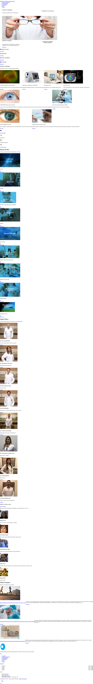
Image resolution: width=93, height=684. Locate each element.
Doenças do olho (5, 3)
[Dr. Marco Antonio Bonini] (8, 338)
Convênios (4, 5)
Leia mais (1, 89)
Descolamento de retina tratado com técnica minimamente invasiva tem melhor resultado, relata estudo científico (17, 621)
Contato (3, 7)
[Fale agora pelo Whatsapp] (1, 683)
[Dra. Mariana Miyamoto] (8, 473)
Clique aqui (2, 51)
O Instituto (13, 1)
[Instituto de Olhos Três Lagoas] (5, 1)
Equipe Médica (4, 4)
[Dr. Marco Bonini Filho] (8, 406)
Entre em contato (3, 506)
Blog (3, 6)
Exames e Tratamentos (6, 2)
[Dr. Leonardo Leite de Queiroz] (8, 428)
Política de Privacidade (23, 678)
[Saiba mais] (0, 171)
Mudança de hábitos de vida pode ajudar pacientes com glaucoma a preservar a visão (13, 602)
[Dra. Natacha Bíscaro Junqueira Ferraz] (8, 451)
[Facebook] (2, 680)
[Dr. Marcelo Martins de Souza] (8, 383)
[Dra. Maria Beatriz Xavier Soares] (8, 361)
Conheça (1, 344)
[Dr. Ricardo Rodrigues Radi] (8, 496)
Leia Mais (27, 604)
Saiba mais (4, 47)
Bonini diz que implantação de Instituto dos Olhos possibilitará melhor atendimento (12, 641)
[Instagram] (2, 681)
